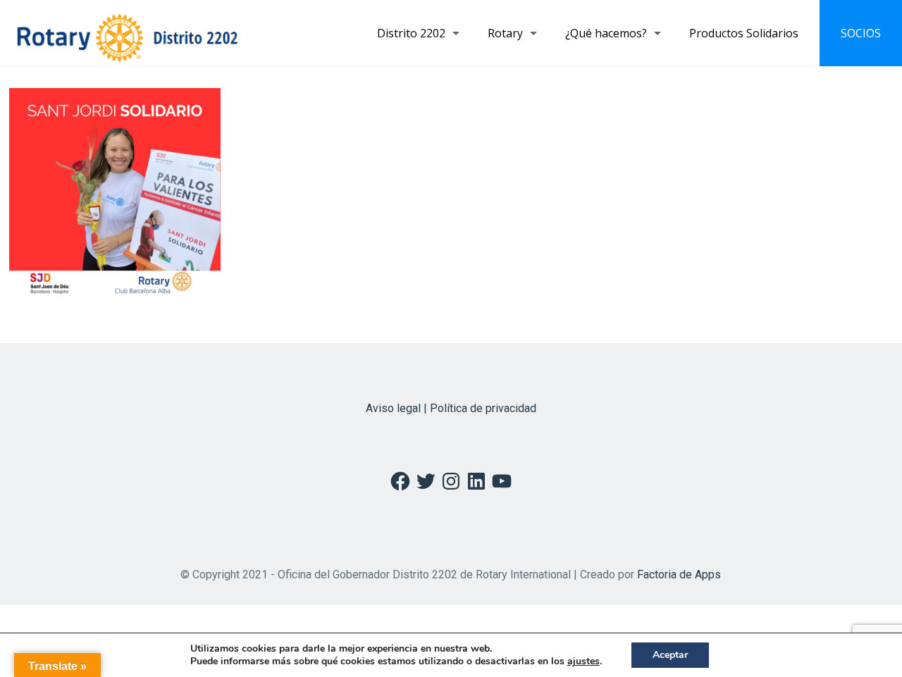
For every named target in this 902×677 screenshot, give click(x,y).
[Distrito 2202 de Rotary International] (127, 33)
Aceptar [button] (670, 655)
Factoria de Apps (679, 574)
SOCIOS (861, 33)
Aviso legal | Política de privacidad (451, 408)
